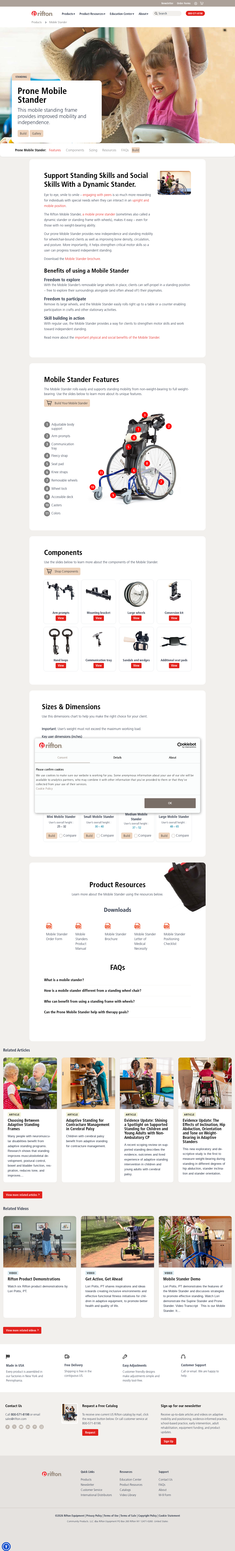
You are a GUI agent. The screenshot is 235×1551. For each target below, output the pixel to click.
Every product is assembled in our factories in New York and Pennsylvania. (24, 1376)
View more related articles (21, 1195)
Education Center (121, 14)
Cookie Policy (44, 788)
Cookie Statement (169, 1515)
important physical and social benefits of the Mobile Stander (117, 337)
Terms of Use (111, 1515)
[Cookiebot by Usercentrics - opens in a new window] (180, 745)
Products (67, 14)
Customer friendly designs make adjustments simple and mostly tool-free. (141, 1376)
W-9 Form (165, 1495)
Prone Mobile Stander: (31, 150)
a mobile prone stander (98, 214)
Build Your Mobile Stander (71, 403)
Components (75, 150)
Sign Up (168, 1441)
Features (55, 150)
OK (170, 803)
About (143, 14)
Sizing (93, 150)
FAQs (125, 150)
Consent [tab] (62, 757)
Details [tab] (117, 757)
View (61, 618)
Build (23, 133)
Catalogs (125, 1490)
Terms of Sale (128, 1515)
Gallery (36, 133)
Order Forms (184, 3)
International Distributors (96, 1495)
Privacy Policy (94, 1515)
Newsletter (167, 3)
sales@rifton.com (15, 1419)
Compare (69, 835)
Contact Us (165, 1479)
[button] (6, 1546)
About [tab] (172, 757)
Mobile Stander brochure (82, 259)
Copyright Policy (147, 1515)
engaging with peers (97, 195)
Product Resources (91, 14)
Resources (109, 150)
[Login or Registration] (196, 3)
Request (90, 1432)
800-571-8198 (195, 13)
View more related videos (21, 1330)
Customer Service (91, 1490)
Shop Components (66, 571)
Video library (128, 1495)
